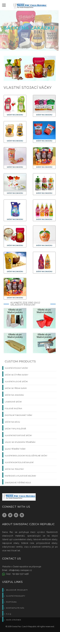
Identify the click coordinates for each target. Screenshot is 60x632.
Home (4, 48)
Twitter (10, 515)
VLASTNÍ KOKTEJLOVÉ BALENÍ (19, 462)
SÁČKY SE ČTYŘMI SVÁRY (16, 375)
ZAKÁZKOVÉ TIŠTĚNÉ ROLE (18, 482)
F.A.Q (8, 614)
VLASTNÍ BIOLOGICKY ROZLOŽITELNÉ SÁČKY (26, 455)
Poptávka (11, 602)
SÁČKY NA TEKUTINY (14, 469)
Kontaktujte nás (15, 608)
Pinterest (16, 515)
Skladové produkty (17, 590)
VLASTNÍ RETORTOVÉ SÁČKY (18, 435)
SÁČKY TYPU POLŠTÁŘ (15, 429)
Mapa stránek (13, 620)
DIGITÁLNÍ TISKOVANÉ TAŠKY (18, 415)
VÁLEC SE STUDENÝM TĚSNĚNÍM (20, 442)
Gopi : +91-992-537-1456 (17, 574)
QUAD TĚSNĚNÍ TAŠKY (15, 449)
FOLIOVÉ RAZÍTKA (13, 408)
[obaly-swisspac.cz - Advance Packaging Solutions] (30, 6)
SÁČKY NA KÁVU (12, 422)
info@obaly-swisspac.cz (20, 570)
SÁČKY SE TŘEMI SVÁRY (16, 388)
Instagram (22, 515)
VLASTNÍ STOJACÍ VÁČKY (16, 368)
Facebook (4, 515)
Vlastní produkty (15, 596)
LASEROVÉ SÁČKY (13, 402)
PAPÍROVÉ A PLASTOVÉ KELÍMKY (20, 476)
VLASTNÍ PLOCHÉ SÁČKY (16, 381)
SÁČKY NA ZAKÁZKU (14, 395)
